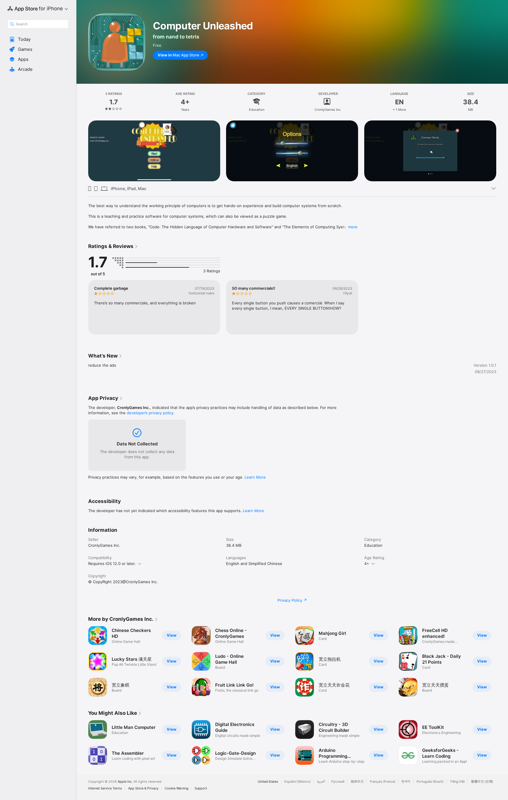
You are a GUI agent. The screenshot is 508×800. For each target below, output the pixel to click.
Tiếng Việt (457, 781)
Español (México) (297, 781)
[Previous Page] (82, 151)
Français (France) (382, 781)
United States (268, 781)
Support (201, 788)
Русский (338, 781)
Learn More (255, 477)
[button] (38, 39)
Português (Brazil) (430, 781)
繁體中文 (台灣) (482, 781)
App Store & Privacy (143, 788)
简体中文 (357, 781)
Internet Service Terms (105, 788)
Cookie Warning (176, 788)
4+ (366, 563)
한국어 (406, 781)
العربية (321, 781)
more (352, 226)
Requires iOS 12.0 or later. (112, 563)
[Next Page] (502, 151)
